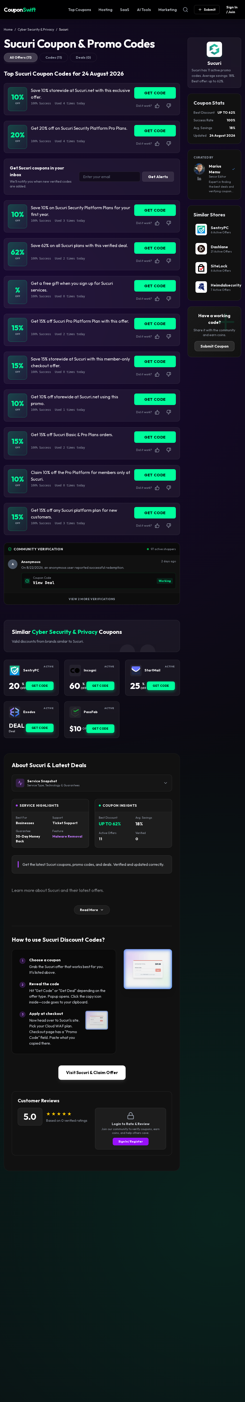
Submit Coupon (214, 346)
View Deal (44, 582)
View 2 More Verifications (92, 599)
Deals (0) (83, 57)
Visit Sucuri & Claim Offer (92, 1072)
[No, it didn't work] (168, 106)
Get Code (40, 685)
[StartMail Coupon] (136, 670)
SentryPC (31, 670)
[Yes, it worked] (157, 106)
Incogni (90, 670)
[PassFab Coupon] (75, 712)
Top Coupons (79, 9)
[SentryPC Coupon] (14, 670)
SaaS (124, 9)
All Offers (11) (21, 57)
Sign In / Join (232, 9)
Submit (210, 9)
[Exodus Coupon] (14, 712)
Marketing (167, 9)
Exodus (29, 712)
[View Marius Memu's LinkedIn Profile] (199, 178)
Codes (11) (53, 57)
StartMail (152, 670)
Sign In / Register (130, 1141)
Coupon (20, 9)
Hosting (105, 9)
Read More (89, 910)
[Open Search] (185, 9)
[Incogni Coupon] (75, 670)
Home (8, 29)
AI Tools (144, 9)
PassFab (91, 712)
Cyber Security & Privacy (36, 29)
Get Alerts (158, 176)
